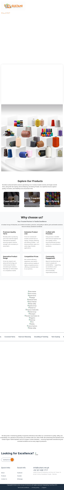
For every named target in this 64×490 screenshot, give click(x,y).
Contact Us (6, 459)
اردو (5, 13)
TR (7, 13)
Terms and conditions (23, 487)
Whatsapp (20, 479)
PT (9, 13)
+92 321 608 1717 (40, 470)
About (2, 472)
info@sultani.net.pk (41, 467)
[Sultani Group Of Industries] (13, 6)
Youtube (19, 476)
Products (3, 476)
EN (2, 13)
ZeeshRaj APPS (53, 485)
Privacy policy (35, 487)
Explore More (15, 38)
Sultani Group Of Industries (24, 485)
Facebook (19, 472)
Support (44, 487)
